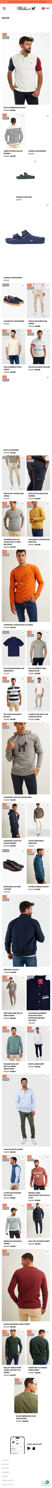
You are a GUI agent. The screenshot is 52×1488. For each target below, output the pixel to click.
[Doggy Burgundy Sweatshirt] (26, 1285)
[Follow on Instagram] (44, 1483)
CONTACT (5, 1460)
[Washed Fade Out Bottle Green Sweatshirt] (13, 1043)
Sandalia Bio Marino (13, 278)
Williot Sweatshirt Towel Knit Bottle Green (13, 1370)
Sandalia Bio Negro (37, 151)
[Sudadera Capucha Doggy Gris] (26, 758)
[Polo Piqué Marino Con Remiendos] (13, 648)
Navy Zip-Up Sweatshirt (39, 1241)
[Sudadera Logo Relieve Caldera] (26, 586)
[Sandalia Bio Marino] (26, 238)
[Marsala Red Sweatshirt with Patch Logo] (38, 1172)
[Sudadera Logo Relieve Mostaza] (38, 519)
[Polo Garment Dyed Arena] (13, 346)
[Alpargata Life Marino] (13, 300)
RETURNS (5, 1468)
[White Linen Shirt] (38, 1043)
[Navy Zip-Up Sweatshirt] (38, 1220)
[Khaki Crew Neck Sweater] (38, 820)
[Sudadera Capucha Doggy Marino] (13, 820)
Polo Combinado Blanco (15, 108)
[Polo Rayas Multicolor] (38, 346)
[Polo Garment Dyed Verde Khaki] (38, 647)
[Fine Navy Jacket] (26, 931)
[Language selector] (43, 8)
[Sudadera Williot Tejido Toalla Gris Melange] (13, 519)
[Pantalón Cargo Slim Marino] (38, 473)
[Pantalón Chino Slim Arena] (38, 300)
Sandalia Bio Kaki (24, 197)
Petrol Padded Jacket (38, 887)
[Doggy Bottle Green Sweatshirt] (38, 1347)
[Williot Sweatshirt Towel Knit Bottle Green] (13, 1347)
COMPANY (5, 1472)
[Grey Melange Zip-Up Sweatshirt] (13, 992)
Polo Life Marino (11, 450)
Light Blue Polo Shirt (13, 1149)
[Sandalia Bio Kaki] (26, 176)
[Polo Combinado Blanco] (26, 68)
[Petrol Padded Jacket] (38, 866)
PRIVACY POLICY (8, 1485)
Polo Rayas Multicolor (39, 367)
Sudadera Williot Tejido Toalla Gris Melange (12, 542)
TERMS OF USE (7, 1480)
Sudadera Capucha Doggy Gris (18, 797)
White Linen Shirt (36, 1064)
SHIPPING (5, 1464)
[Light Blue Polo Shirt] (26, 1110)
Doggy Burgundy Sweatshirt (17, 1324)
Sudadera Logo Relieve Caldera (18, 625)
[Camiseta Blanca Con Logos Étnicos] (38, 693)
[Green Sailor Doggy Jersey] (13, 1220)
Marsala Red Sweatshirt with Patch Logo (39, 1195)
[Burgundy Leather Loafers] (13, 866)
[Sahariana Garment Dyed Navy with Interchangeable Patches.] (38, 992)
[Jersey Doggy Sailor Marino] (13, 130)
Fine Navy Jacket (11, 970)
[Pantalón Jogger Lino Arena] (13, 473)
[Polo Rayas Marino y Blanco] (13, 693)
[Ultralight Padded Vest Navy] (13, 1172)
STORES (5, 1476)
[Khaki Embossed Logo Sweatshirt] (26, 1395)
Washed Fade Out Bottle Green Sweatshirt (11, 1066)
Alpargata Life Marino (14, 321)
